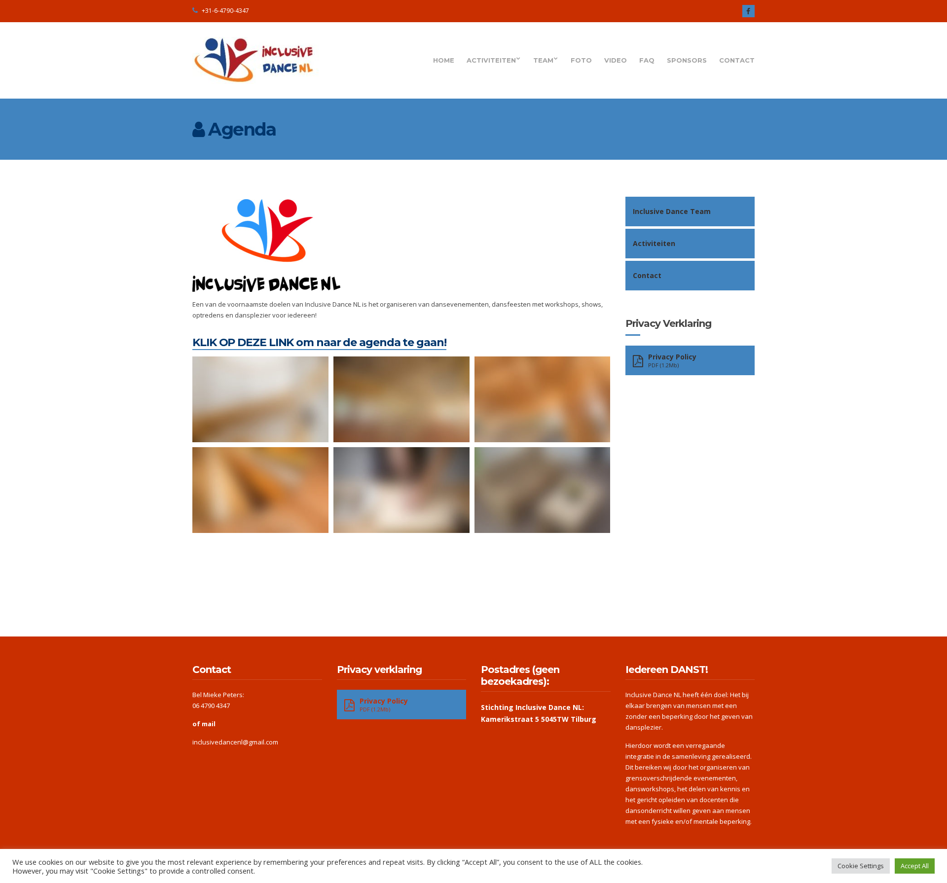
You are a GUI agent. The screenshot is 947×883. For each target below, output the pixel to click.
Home (443, 60)
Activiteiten (491, 60)
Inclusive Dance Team (672, 211)
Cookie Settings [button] (861, 865)
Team (543, 60)
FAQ (647, 60)
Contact (737, 60)
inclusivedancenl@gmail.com (235, 742)
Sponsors (687, 60)
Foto (581, 60)
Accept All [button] (915, 865)
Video (615, 60)
